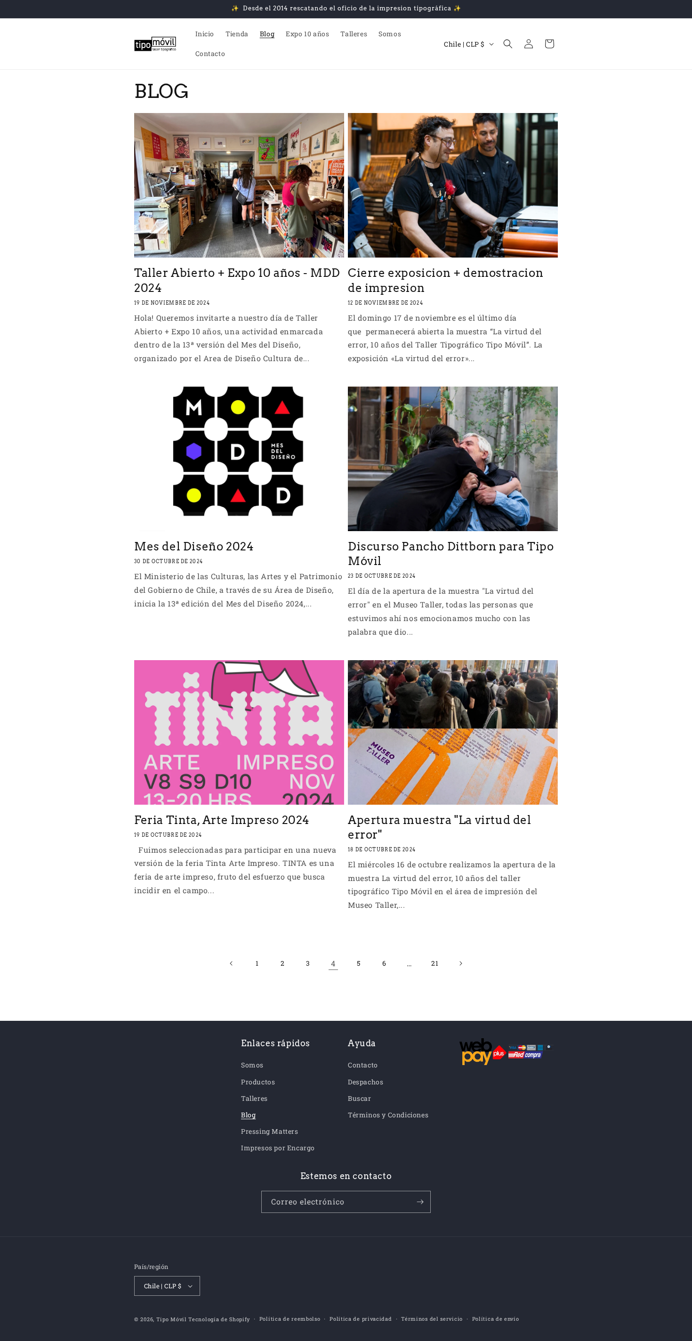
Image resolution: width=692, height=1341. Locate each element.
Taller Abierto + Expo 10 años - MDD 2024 (237, 280)
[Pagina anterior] (231, 963)
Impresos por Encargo (278, 1147)
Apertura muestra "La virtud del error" (439, 827)
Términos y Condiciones (388, 1114)
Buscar (359, 1098)
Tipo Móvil (171, 1319)
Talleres (254, 1098)
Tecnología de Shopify (219, 1319)
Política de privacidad (361, 1318)
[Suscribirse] (420, 1202)
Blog (248, 1114)
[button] (508, 43)
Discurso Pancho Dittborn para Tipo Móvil (451, 554)
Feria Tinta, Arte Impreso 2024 (222, 820)
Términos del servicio (432, 1318)
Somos (252, 1064)
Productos (258, 1081)
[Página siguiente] (460, 963)
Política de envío (495, 1318)
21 (434, 963)
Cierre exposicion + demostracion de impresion (445, 280)
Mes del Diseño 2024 (194, 546)
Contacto (363, 1064)
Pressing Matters (269, 1131)
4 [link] (333, 963)
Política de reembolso (290, 1318)
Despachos (365, 1081)
